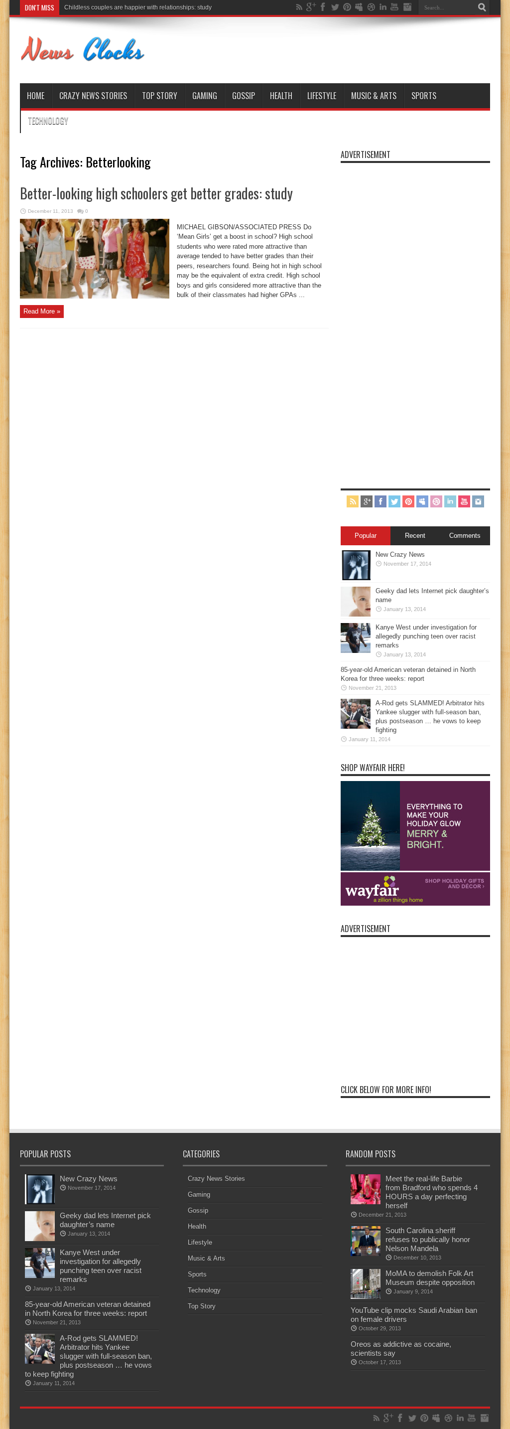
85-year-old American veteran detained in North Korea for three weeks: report (87, 1308)
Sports (423, 96)
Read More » (41, 311)
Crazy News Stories (93, 96)
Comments (465, 535)
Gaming (204, 96)
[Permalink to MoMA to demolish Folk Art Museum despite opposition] (366, 1296)
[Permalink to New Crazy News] (356, 578)
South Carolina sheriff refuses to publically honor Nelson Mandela (427, 1239)
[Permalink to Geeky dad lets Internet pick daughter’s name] (356, 614)
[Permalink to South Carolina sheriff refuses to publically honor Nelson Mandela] (366, 1254)
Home (35, 96)
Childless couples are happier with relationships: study (138, 7)
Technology (48, 121)
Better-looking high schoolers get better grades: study (156, 193)
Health (281, 96)
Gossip (243, 96)
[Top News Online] (83, 58)
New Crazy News (400, 554)
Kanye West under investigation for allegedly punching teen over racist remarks (426, 636)
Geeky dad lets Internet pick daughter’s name (105, 1220)
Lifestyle (321, 96)
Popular (366, 535)
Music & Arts (373, 96)
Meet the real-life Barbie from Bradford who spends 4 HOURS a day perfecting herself (431, 1192)
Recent (415, 535)
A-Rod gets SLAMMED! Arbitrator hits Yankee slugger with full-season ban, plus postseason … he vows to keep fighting (88, 1356)
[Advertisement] (415, 317)
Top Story (159, 96)
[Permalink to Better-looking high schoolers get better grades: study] (94, 296)
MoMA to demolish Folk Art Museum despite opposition (430, 1277)
